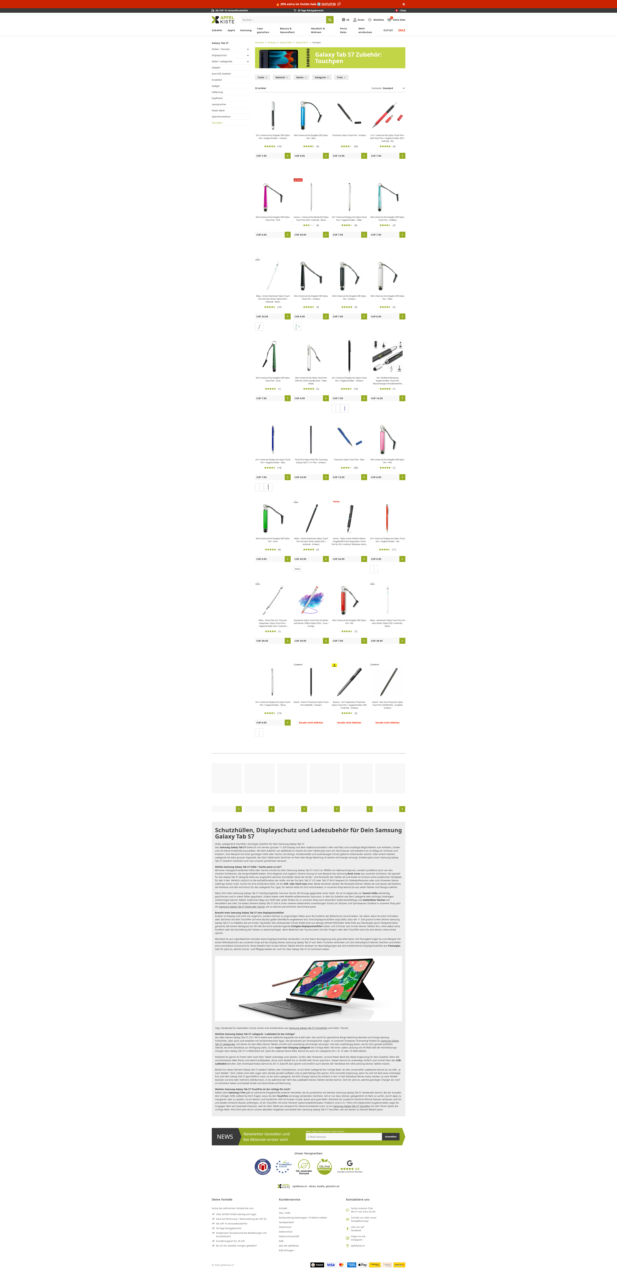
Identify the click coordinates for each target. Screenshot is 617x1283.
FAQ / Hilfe (284, 1212)
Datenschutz (285, 1231)
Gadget (216, 85)
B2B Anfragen (286, 1250)
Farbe (261, 77)
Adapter (216, 67)
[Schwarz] (259, 326)
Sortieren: (377, 88)
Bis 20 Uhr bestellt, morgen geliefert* (236, 1245)
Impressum (285, 1226)
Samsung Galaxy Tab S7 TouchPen (351, 1106)
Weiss (297, 568)
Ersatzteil (217, 79)
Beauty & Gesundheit (287, 30)
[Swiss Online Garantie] (263, 1167)
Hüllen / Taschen (221, 49)
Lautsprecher (219, 104)
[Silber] (336, 408)
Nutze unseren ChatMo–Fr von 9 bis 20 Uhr (363, 1210)
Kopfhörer (217, 98)
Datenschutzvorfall (289, 1236)
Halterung (217, 92)
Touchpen (217, 122)
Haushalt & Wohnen (318, 30)
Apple (231, 30)
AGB (281, 1241)
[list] (308, 787)
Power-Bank (218, 110)
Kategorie (320, 77)
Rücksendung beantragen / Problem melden (303, 1217)
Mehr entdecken (365, 30)
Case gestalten (263, 30)
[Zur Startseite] (223, 19)
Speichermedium (221, 116)
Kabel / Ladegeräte (222, 61)
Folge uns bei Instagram (358, 1238)
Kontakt (283, 1208)
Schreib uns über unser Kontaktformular (364, 1219)
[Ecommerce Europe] (283, 1167)
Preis (340, 77)
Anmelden (390, 1136)
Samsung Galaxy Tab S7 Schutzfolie (308, 1028)
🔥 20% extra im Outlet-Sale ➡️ (306, 4)
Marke (299, 77)
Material (280, 77)
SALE (401, 30)
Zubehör (217, 30)
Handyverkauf (286, 1222)
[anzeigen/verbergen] (248, 49)
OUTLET (388, 30)
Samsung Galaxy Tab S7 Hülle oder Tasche (242, 906)
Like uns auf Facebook (357, 1228)
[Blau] (345, 408)
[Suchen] (330, 19)
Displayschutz (219, 55)
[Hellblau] (297, 326)
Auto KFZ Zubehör (221, 73)
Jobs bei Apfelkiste (289, 1245)
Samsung (246, 30)
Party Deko (343, 30)
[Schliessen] (403, 4)
